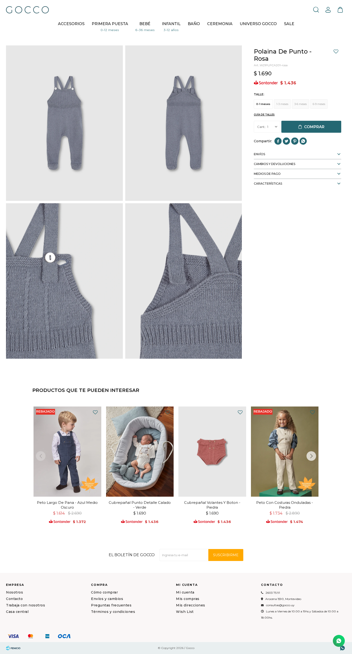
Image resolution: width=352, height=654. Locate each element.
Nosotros (14, 592)
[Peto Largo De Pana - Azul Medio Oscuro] (67, 452)
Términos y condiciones (113, 612)
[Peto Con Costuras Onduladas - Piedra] (285, 452)
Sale (289, 24)
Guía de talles (264, 114)
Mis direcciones (190, 605)
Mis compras (187, 599)
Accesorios (71, 24)
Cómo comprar (104, 592)
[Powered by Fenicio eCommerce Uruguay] (13, 648)
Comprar (314, 127)
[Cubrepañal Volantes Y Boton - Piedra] (212, 452)
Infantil (171, 24)
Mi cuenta (185, 592)
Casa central (17, 612)
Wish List (185, 612)
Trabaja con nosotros (25, 605)
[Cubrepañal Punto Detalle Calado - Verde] (140, 452)
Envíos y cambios (107, 599)
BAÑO (194, 24)
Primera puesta (110, 24)
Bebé (144, 24)
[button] (316, 10)
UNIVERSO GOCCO (258, 24)
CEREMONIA (220, 24)
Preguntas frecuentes (111, 605)
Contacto (14, 599)
